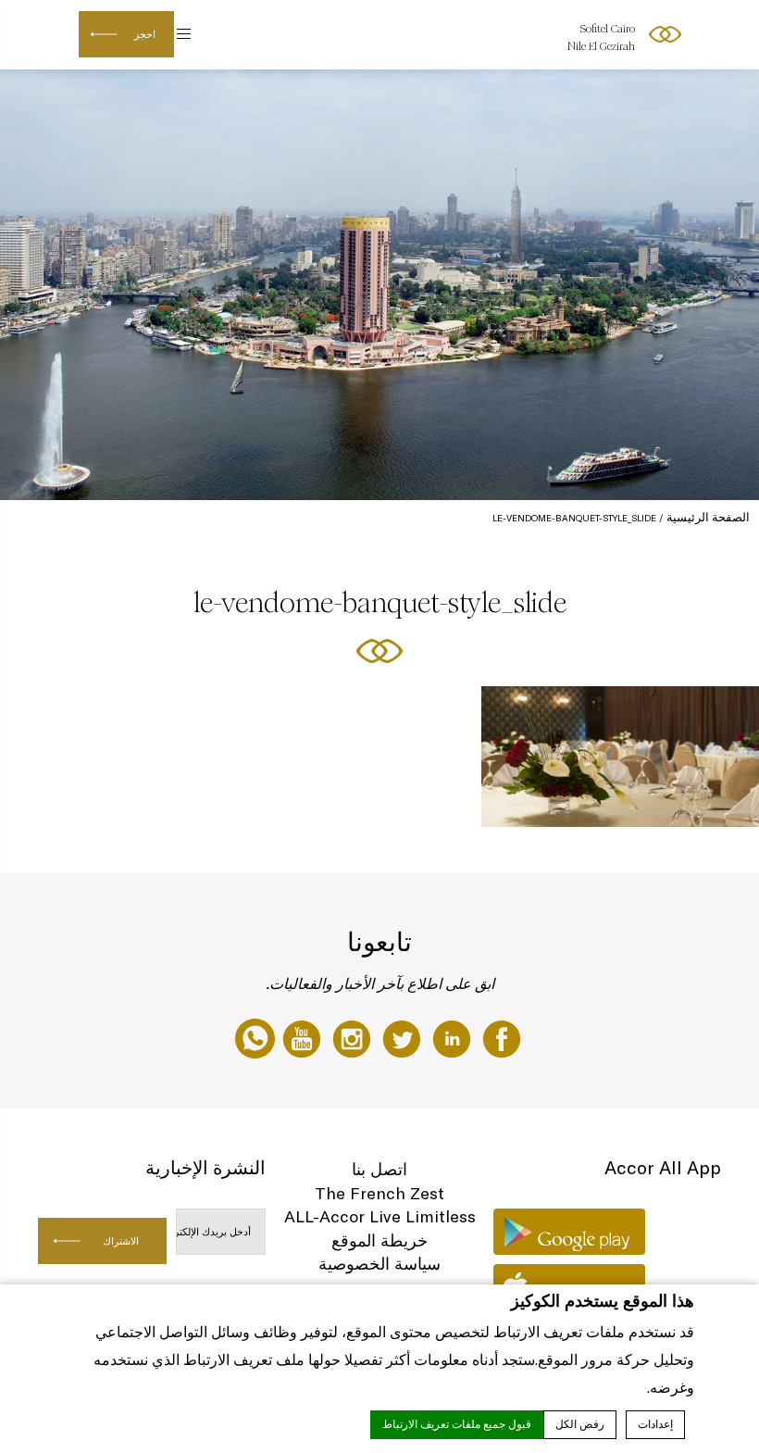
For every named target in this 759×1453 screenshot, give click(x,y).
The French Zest (379, 1193)
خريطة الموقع (379, 1240)
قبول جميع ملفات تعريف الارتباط (456, 1424)
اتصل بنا (379, 1169)
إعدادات (655, 1424)
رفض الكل (579, 1424)
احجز (145, 34)
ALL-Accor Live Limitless (380, 1216)
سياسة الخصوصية (379, 1263)
